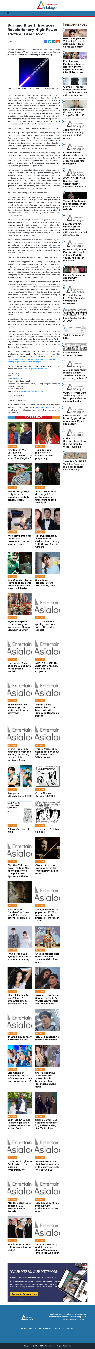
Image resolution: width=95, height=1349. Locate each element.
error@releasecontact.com (48, 407)
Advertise (59, 1328)
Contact (70, 1328)
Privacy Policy (45, 1328)
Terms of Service (28, 1328)
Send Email (18, 378)
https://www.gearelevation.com (33, 369)
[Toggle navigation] (8, 13)
